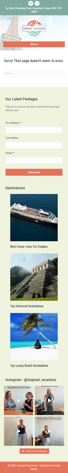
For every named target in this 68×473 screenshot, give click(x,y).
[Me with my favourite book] (18, 431)
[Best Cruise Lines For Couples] (34, 217)
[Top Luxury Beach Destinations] (34, 336)
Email (10, 152)
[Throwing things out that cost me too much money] (49, 431)
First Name (13, 122)
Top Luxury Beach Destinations (29, 366)
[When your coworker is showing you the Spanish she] (18, 400)
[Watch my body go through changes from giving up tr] (49, 400)
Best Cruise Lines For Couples (29, 246)
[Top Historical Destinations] (34, 276)
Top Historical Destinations (26, 306)
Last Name (12, 137)
